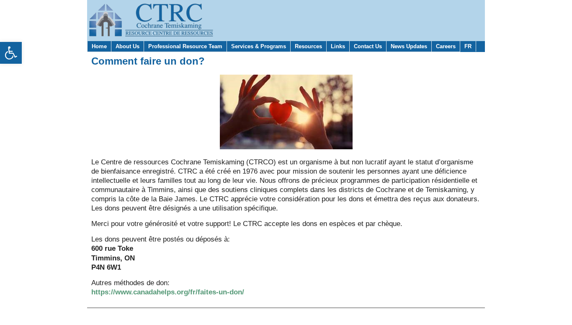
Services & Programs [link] (258, 46)
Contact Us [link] (368, 46)
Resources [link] (308, 46)
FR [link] (468, 46)
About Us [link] (127, 46)
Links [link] (338, 46)
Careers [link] (446, 46)
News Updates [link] (409, 46)
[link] (11, 53)
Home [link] (99, 46)
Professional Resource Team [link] (185, 46)
